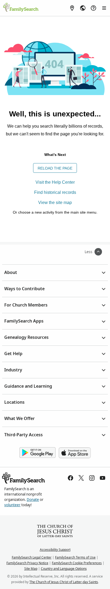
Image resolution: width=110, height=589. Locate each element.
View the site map (55, 202)
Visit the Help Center (55, 182)
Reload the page (55, 168)
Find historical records (55, 192)
